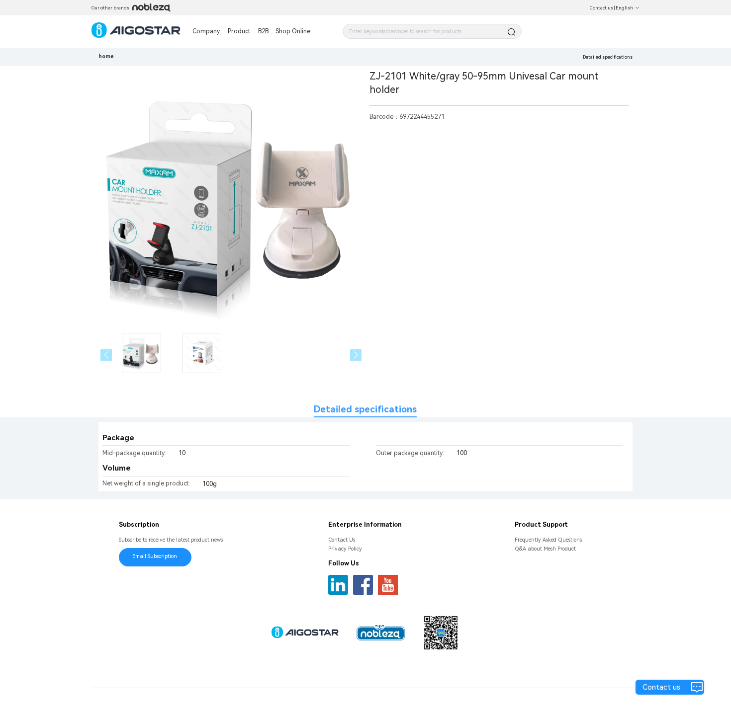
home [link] (106, 56)
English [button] (624, 7)
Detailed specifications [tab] (365, 409)
